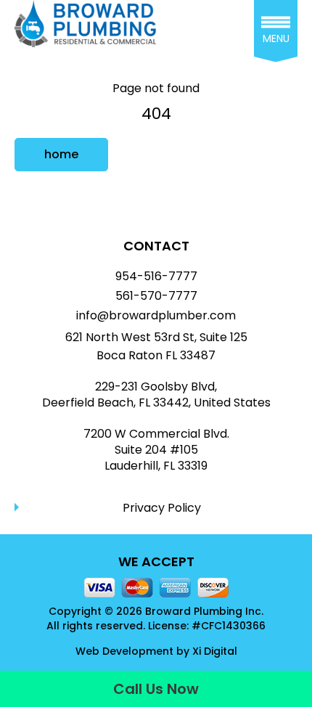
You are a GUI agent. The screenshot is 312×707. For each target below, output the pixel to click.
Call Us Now (156, 689)
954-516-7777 (156, 277)
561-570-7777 (156, 296)
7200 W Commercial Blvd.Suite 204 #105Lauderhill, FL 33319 (156, 450)
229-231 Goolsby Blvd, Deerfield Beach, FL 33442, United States (156, 395)
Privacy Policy (162, 508)
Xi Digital (214, 651)
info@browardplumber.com (156, 316)
